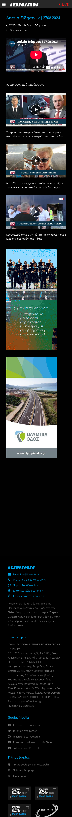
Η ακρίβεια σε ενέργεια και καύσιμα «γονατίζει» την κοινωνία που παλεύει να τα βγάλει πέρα (34, 185)
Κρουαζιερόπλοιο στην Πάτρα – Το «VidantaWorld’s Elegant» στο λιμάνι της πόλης (36, 237)
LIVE (65, 4)
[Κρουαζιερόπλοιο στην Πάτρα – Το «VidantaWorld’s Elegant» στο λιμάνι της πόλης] (36, 211)
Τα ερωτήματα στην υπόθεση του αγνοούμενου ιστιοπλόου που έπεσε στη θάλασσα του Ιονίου (34, 134)
